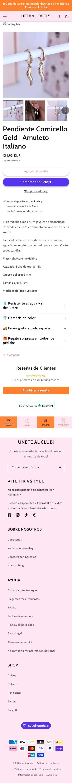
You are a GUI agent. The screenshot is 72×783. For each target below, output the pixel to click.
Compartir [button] (13, 355)
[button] (5, 16)
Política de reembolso (21, 616)
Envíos (12, 607)
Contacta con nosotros (22, 556)
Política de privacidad (21, 624)
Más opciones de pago (36, 191)
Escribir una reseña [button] (35, 390)
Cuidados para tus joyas (22, 590)
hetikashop (27, 763)
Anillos (12, 675)
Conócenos (15, 539)
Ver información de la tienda (24, 211)
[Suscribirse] (60, 467)
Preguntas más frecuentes (24, 599)
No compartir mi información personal (31, 650)
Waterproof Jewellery (21, 548)
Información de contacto (30, 774)
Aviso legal (51, 774)
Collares (13, 684)
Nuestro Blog (16, 565)
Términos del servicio (21, 642)
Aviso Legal (15, 633)
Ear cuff (12, 710)
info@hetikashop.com (41, 508)
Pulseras (13, 701)
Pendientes (15, 692)
